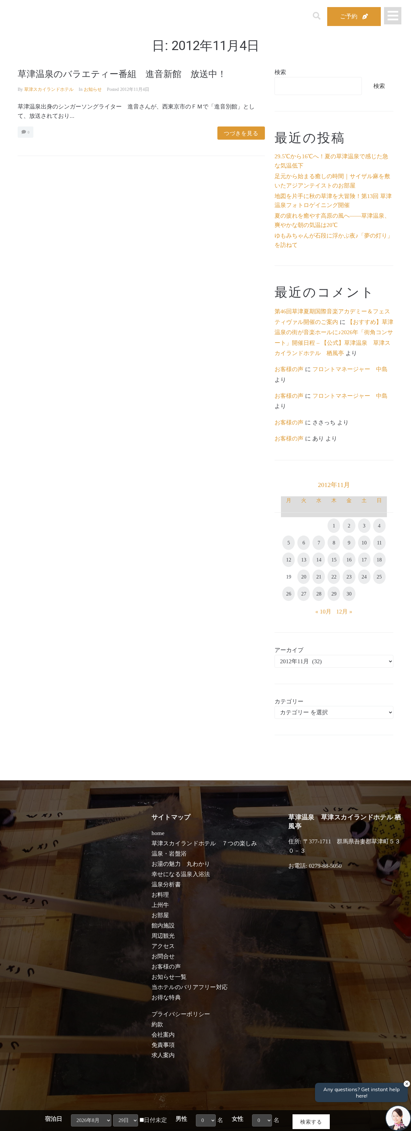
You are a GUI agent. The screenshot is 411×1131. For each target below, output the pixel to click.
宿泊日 (53, 1119)
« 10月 (323, 611)
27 (303, 593)
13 (303, 559)
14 (318, 559)
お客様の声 (289, 369)
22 (334, 576)
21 (318, 576)
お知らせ (93, 89)
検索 (280, 72)
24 (364, 576)
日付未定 (155, 1120)
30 (349, 593)
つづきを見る (241, 133)
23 (349, 576)
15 (334, 559)
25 (379, 576)
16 (349, 559)
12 (288, 559)
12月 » (344, 611)
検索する (311, 1121)
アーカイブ (289, 650)
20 (303, 576)
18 (379, 559)
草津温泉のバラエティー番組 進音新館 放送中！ (122, 74)
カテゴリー (289, 701)
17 (364, 559)
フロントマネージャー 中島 (350, 369)
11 (379, 542)
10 (364, 542)
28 (318, 593)
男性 (181, 1119)
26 (288, 593)
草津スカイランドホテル (49, 89)
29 (334, 593)
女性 (237, 1119)
